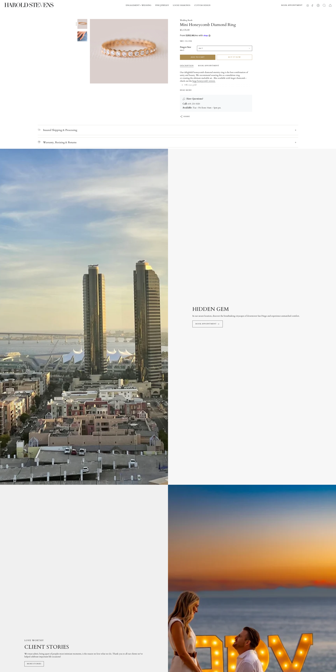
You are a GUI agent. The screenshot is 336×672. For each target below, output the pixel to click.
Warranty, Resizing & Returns (60, 142)
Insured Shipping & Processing (60, 130)
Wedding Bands (186, 20)
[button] (138, 5)
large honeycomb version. (203, 81)
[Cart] (330, 5)
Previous (90, 51)
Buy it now (234, 57)
